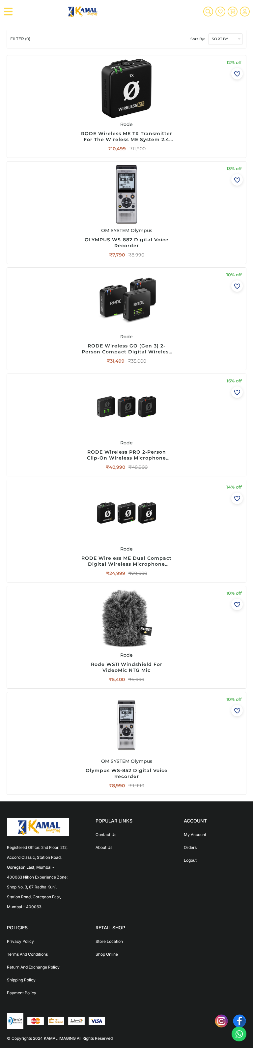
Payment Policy (21, 992)
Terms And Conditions (27, 954)
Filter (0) (20, 38)
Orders (190, 847)
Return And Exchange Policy (33, 967)
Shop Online (107, 954)
